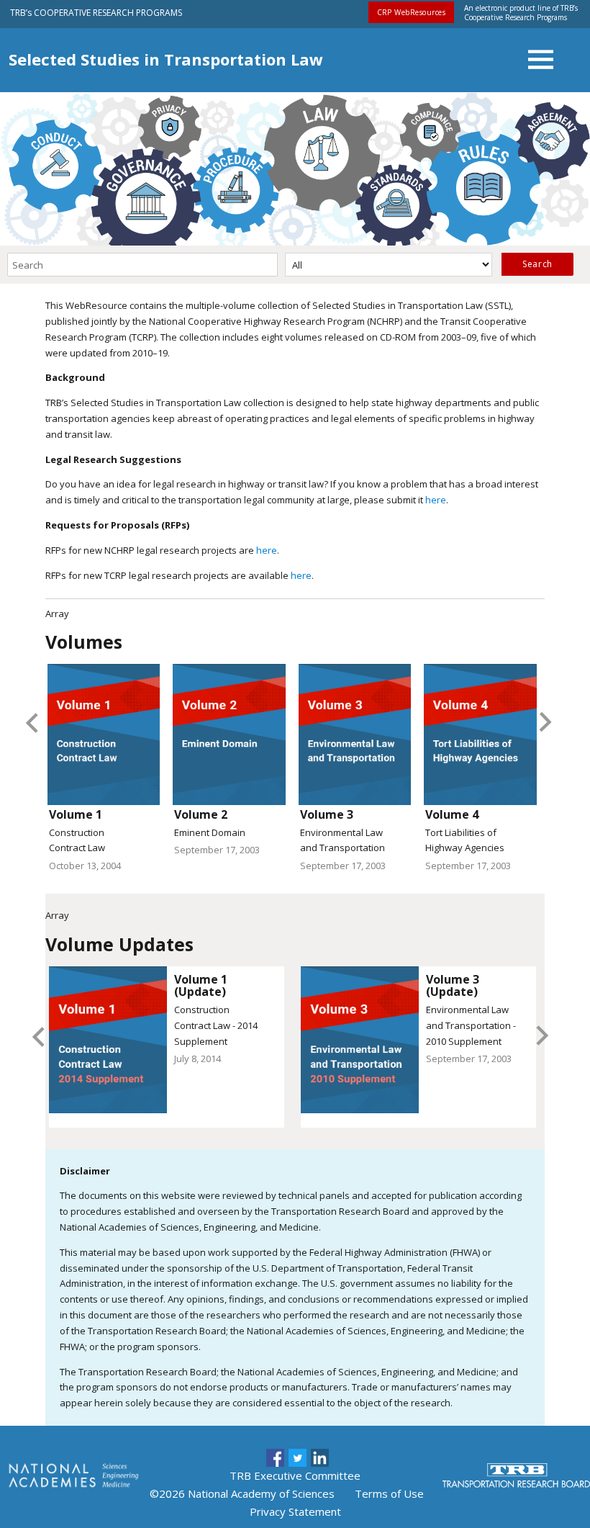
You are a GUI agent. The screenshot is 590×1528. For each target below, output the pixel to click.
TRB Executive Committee (295, 1475)
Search (537, 264)
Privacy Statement (295, 1511)
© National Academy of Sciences (242, 1493)
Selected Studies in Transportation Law (166, 59)
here (435, 499)
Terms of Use (389, 1493)
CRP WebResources (411, 12)
